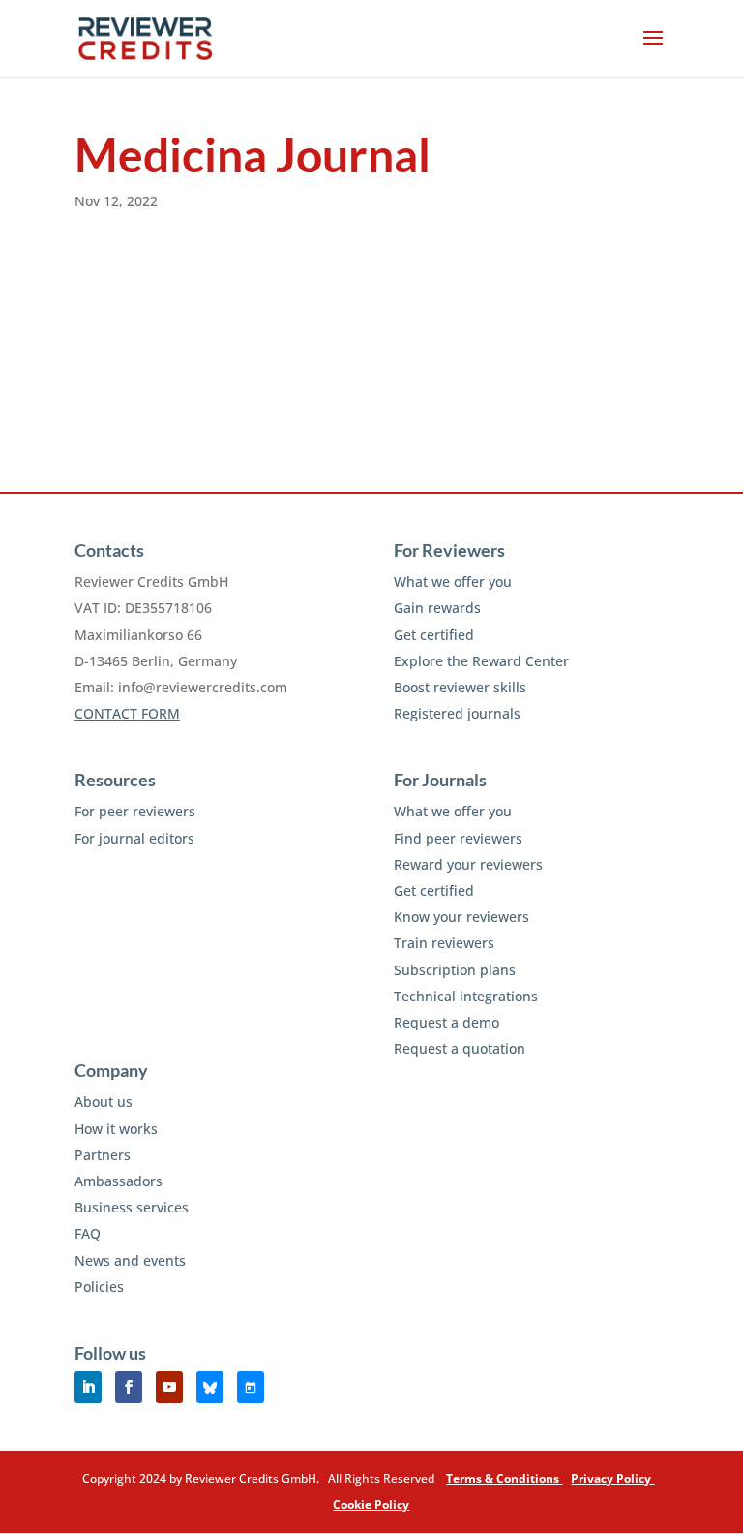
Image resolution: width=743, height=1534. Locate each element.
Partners (102, 1155)
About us (103, 1101)
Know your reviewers (461, 916)
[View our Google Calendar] (250, 1387)
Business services (131, 1207)
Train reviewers (444, 943)
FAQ (87, 1233)
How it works (116, 1129)
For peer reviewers (134, 811)
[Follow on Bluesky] (209, 1387)
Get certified (434, 635)
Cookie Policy (371, 1504)
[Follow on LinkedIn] (88, 1387)
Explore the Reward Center (481, 661)
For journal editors (134, 838)
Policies (99, 1286)
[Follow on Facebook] (128, 1387)
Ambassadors (118, 1181)
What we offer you (453, 581)
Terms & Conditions (504, 1478)
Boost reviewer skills (460, 687)
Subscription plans (455, 970)
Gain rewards (437, 607)
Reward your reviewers (468, 864)
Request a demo (446, 1022)
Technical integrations (466, 996)
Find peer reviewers (458, 838)
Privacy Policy (612, 1478)
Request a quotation (459, 1048)
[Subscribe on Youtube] (169, 1387)
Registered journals (457, 713)
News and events (130, 1260)
